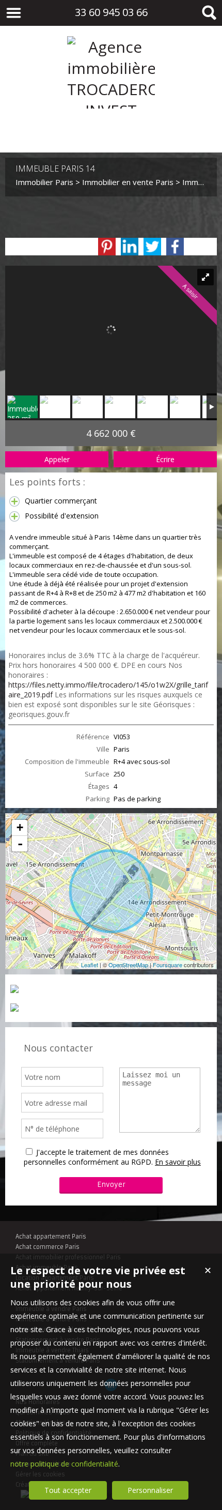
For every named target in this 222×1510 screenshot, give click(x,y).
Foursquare (167, 964)
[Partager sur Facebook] (175, 246)
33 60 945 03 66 (111, 12)
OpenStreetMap (128, 964)
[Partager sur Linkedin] (129, 246)
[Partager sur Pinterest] (107, 246)
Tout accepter (67, 1490)
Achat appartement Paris (50, 1236)
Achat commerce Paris (47, 1246)
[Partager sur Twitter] (152, 246)
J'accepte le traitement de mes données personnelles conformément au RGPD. (96, 1157)
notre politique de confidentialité (64, 1464)
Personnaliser (150, 1490)
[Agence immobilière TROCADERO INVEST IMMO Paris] (111, 131)
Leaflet (89, 964)
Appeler (57, 459)
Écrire (165, 459)
